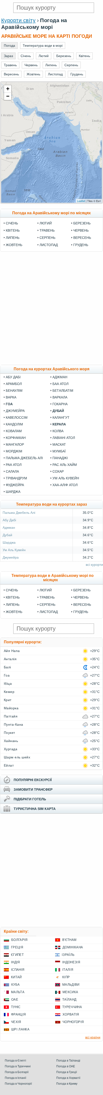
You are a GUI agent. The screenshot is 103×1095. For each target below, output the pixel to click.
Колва (57, 431)
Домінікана (73, 947)
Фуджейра (15, 485)
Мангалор (15, 444)
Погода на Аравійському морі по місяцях (51, 213)
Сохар (58, 471)
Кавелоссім (17, 417)
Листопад (49, 245)
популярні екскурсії (33, 780)
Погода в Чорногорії (18, 1083)
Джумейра (15, 411)
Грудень (80, 245)
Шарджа (13, 492)
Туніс (16, 1007)
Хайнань (11, 741)
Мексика (70, 992)
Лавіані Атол (63, 438)
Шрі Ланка (20, 1029)
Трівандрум (16, 478)
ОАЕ (14, 999)
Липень (12, 238)
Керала (59, 424)
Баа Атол (60, 384)
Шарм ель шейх (17, 757)
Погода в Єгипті (15, 1060)
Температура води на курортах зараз (51, 504)
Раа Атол (14, 465)
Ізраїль (68, 955)
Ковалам (14, 431)
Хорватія (71, 1014)
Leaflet (81, 201)
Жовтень (14, 245)
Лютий (46, 223)
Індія (15, 962)
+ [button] (7, 89)
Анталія (10, 659)
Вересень (82, 238)
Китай (16, 977)
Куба (15, 984)
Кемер (9, 692)
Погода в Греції (66, 1072)
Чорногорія (73, 1022)
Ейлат (9, 765)
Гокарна (60, 404)
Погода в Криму (66, 1083)
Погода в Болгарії (17, 1072)
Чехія (16, 1022)
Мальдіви (71, 984)
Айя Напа (12, 651)
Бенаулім (14, 390)
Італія (67, 969)
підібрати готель (30, 799)
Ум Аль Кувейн (65, 478)
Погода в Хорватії (68, 1078)
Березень (82, 223)
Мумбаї (59, 451)
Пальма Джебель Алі (24, 458)
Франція (18, 1014)
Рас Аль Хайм (64, 465)
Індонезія (71, 962)
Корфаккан (16, 438)
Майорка (11, 708)
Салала (12, 471)
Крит (7, 700)
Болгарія (19, 940)
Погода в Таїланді (68, 1060)
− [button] (7, 96)
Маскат (59, 444)
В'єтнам (69, 940)
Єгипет (17, 955)
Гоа (9, 404)
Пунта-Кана (13, 724)
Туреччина (72, 1007)
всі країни (92, 1037)
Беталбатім (62, 390)
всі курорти (94, 565)
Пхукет (9, 733)
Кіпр (66, 977)
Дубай (58, 411)
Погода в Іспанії (15, 1078)
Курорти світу (18, 20)
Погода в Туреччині (18, 1066)
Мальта (17, 992)
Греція (17, 947)
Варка (11, 397)
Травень (47, 230)
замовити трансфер (33, 789)
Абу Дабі (13, 377)
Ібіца (8, 683)
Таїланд (69, 999)
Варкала (59, 397)
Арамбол (14, 384)
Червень (81, 230)
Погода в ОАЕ (65, 1066)
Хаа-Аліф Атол (65, 485)
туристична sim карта (35, 809)
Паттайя (10, 716)
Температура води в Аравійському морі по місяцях (52, 578)
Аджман (59, 377)
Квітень (13, 230)
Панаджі (60, 458)
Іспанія (17, 969)
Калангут (60, 417)
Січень (12, 223)
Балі (7, 667)
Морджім (14, 451)
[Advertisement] (51, 308)
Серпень (47, 238)
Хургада (10, 749)
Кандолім (14, 424)
